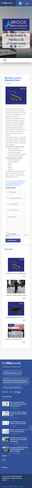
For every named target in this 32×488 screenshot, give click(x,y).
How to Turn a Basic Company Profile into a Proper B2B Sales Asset (18, 413)
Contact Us (5, 486)
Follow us (5, 467)
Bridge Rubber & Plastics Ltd (13, 185)
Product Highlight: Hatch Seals (14, 317)
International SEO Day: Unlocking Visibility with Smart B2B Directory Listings (19, 449)
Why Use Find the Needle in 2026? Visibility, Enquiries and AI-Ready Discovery (18, 404)
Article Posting (13, 486)
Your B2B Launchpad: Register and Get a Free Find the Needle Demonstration (18, 439)
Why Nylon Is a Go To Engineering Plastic (17, 273)
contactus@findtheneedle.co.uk (12, 373)
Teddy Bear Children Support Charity (16, 295)
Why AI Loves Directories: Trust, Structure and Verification (19, 430)
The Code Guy (11, 480)
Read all (4, 456)
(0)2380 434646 (17, 43)
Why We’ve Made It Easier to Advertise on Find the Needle (18, 422)
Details (23, 276)
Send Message (11, 240)
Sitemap (20, 486)
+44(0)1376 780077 (15, 387)
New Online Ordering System (14, 339)
